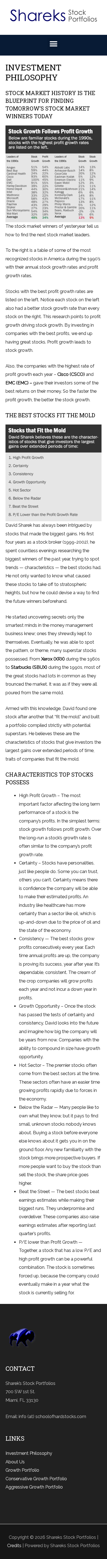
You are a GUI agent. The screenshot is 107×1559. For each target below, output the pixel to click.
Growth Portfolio (22, 1470)
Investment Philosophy (28, 1453)
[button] (53, 44)
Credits (14, 1545)
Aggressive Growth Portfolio (34, 1487)
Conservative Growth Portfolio (36, 1478)
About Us (15, 1461)
